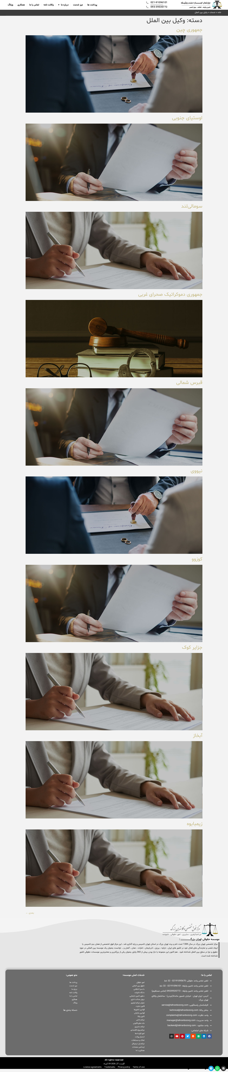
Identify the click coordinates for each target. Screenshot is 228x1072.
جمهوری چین (188, 29)
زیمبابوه (194, 823)
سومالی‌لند (191, 206)
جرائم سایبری (139, 1026)
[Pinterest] (182, 1036)
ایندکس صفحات (138, 1047)
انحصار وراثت (139, 1037)
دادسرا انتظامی (139, 989)
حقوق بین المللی (138, 986)
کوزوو (196, 559)
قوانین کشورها (139, 1009)
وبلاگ (10, 4)
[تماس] (223, 1068)
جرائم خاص (140, 1020)
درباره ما (65, 4)
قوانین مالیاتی (139, 1013)
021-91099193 (198, 1068)
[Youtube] (176, 1036)
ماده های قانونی (138, 1023)
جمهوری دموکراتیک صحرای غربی (170, 294)
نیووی (196, 471)
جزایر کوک (192, 647)
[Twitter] (187, 1036)
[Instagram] (171, 1036)
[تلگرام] (211, 1068)
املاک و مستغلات (137, 1040)
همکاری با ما (140, 1050)
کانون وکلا (141, 1016)
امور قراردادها (139, 1033)
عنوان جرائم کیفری (137, 1003)
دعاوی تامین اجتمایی (137, 996)
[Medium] (198, 1036)
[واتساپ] (217, 1068)
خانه (219, 12)
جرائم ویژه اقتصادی (137, 1030)
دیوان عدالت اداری (137, 999)
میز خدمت (78, 4)
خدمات (212, 12)
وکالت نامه (49, 4)
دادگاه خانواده (139, 992)
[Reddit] (193, 1036)
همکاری (21, 4)
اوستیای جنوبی (186, 118)
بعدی (30, 913)
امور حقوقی (140, 982)
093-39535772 (181, 1068)
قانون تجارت (140, 1006)
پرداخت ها (92, 4)
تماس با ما (34, 4)
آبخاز (197, 735)
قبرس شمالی (189, 382)
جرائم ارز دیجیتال (138, 1043)
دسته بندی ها (70, 1010)
